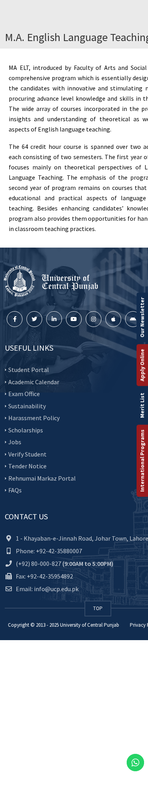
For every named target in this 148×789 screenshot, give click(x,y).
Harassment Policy (34, 418)
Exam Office (24, 394)
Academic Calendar (33, 381)
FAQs (15, 490)
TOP (98, 608)
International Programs (142, 461)
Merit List (142, 405)
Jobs (14, 442)
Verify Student (27, 454)
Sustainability (27, 406)
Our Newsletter (142, 317)
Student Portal (28, 370)
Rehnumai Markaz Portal (42, 478)
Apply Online (142, 365)
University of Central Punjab (89, 625)
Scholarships (25, 430)
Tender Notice (27, 466)
